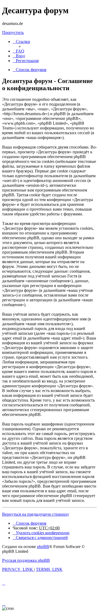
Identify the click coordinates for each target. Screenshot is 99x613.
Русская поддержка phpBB (26, 560)
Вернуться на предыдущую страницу (35, 514)
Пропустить (13, 32)
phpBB (43, 546)
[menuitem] (18, 51)
